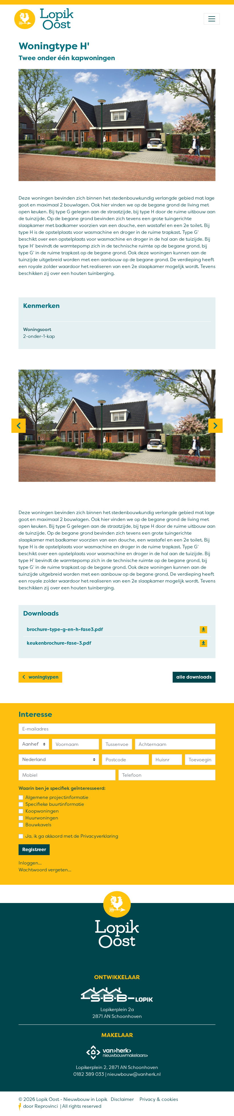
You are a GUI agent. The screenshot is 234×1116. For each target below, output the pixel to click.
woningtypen (42, 677)
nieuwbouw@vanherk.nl (134, 1074)
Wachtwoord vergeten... (45, 870)
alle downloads (194, 677)
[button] (18, 426)
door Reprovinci (40, 1106)
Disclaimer (122, 1099)
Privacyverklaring (99, 836)
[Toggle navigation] (212, 19)
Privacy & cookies (159, 1099)
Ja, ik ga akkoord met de (71, 836)
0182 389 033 (88, 1074)
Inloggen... (30, 863)
